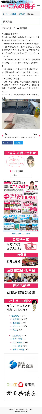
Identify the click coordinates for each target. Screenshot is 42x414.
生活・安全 (17, 342)
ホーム (5, 14)
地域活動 (16, 323)
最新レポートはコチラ (21, 233)
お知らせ (16, 326)
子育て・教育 (18, 349)
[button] (38, 5)
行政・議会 (17, 346)
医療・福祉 (17, 339)
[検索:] (21, 175)
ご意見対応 (16, 335)
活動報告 (15, 316)
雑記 (14, 330)
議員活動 (16, 319)
